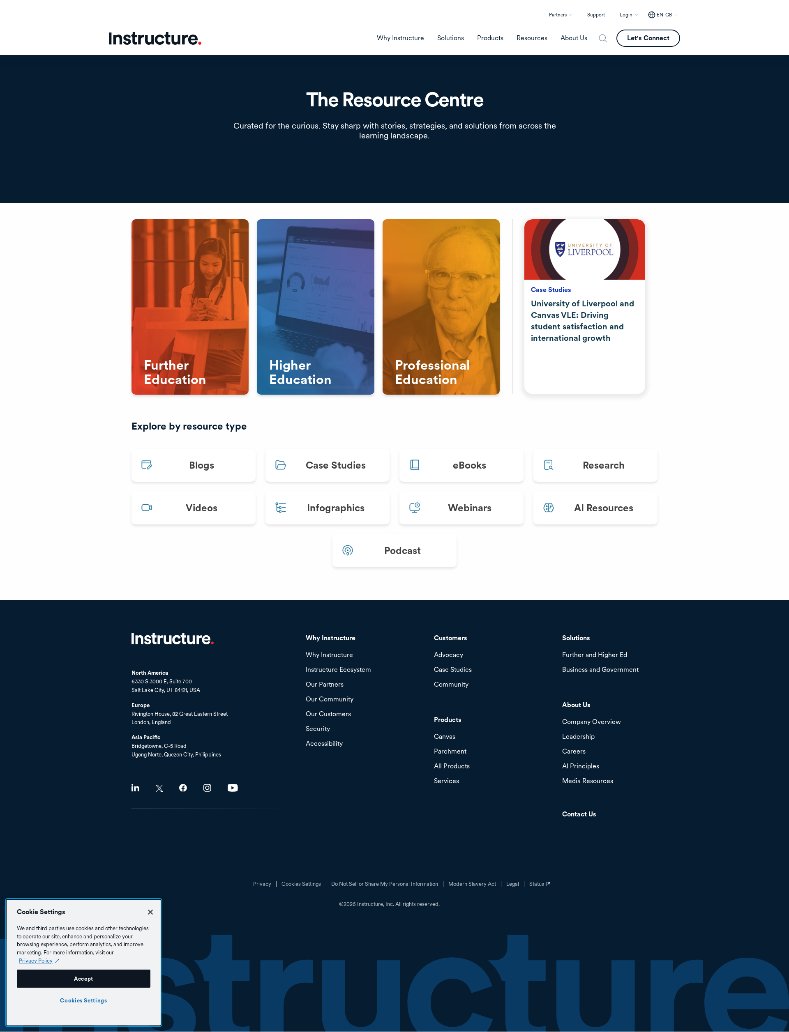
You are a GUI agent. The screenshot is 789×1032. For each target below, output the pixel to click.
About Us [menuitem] (574, 38)
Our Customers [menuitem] (328, 714)
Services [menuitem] (446, 781)
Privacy (262, 884)
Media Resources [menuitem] (587, 781)
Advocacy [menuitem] (448, 655)
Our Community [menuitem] (329, 699)
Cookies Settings (83, 1000)
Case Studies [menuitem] (453, 670)
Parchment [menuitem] (450, 751)
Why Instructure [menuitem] (400, 38)
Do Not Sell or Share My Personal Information (384, 884)
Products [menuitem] (490, 38)
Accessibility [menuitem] (324, 743)
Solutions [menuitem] (450, 38)
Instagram (207, 788)
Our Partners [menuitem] (325, 684)
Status (540, 887)
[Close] (150, 912)
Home (173, 638)
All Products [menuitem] (452, 766)
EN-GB (664, 15)
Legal (512, 884)
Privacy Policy (36, 960)
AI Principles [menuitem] (580, 766)
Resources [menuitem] (532, 38)
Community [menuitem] (451, 684)
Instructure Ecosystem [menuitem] (338, 670)
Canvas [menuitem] (444, 736)
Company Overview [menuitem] (591, 722)
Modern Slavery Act (472, 884)
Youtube (233, 788)
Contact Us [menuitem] (579, 814)
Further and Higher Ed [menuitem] (594, 655)
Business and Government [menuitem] (600, 670)
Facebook (183, 788)
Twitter (159, 788)
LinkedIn (135, 788)
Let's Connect (648, 38)
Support (596, 15)
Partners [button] (558, 15)
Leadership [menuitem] (578, 736)
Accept (83, 978)
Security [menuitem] (318, 729)
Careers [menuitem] (574, 751)
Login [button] (626, 15)
